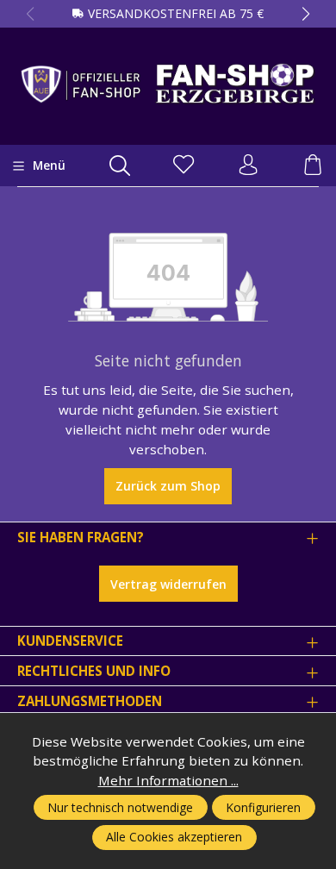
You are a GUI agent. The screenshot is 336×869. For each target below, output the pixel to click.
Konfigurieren (263, 807)
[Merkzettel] (183, 165)
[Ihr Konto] (248, 165)
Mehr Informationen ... (168, 780)
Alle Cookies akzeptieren (174, 836)
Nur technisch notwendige (120, 807)
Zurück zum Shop (168, 486)
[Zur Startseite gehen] (168, 83)
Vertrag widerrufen (168, 584)
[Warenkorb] (312, 165)
